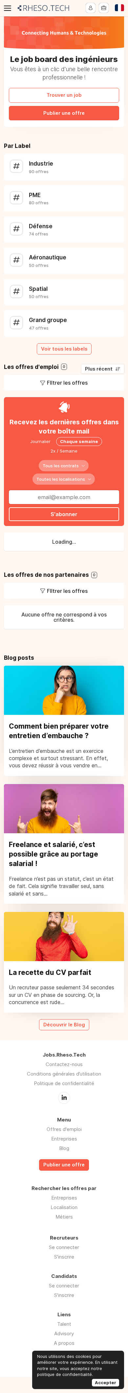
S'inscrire (64, 1257)
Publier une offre (64, 113)
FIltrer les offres (67, 382)
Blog (64, 1148)
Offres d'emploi (64, 1129)
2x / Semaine (64, 451)
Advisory (64, 1333)
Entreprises (64, 1139)
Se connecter (64, 1247)
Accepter (105, 1382)
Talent (64, 1324)
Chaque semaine (79, 441)
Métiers (64, 1217)
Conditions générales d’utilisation (64, 1074)
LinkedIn (64, 1097)
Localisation (64, 1207)
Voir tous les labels (64, 349)
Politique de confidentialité (64, 1083)
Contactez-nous (64, 1064)
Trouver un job (64, 95)
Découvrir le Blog (64, 1025)
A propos (64, 1343)
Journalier (40, 441)
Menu (9, 8)
